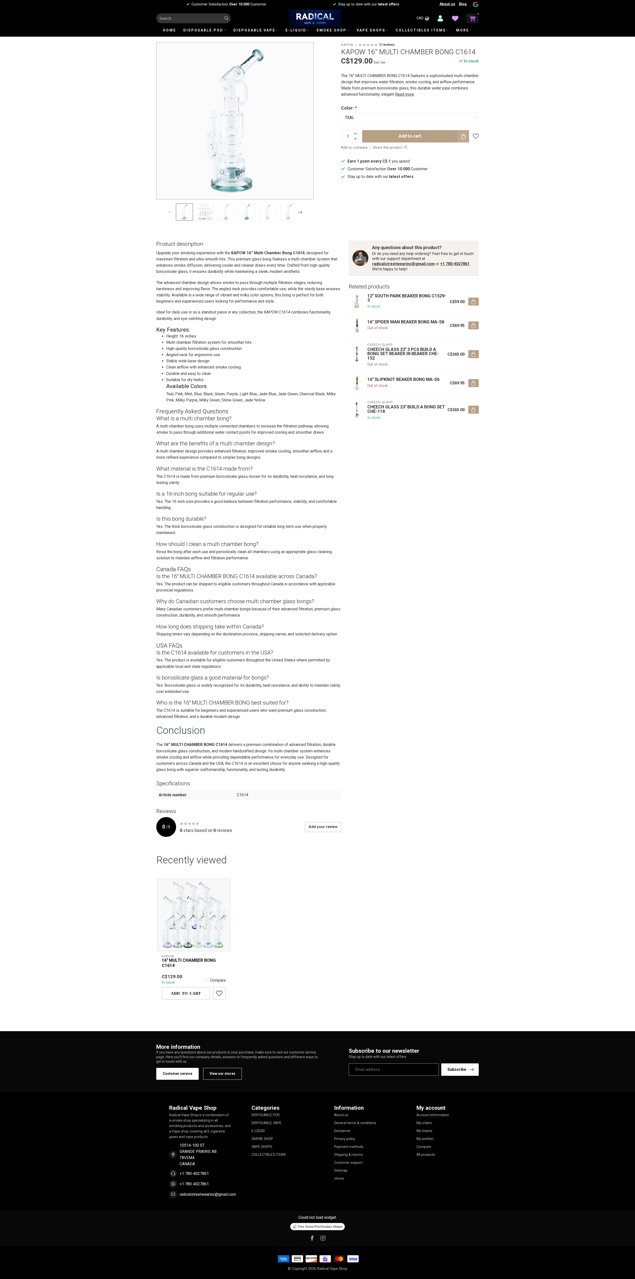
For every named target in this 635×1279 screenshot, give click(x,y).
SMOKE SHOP (332, 30)
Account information (432, 1115)
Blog (463, 4)
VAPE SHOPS (371, 30)
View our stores (222, 1074)
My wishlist (425, 1139)
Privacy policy (344, 1139)
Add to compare (354, 147)
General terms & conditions (355, 1123)
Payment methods (348, 1147)
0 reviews (387, 45)
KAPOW (347, 45)
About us (447, 4)
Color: (349, 108)
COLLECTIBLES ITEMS (421, 30)
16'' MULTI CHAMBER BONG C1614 (189, 963)
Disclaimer (342, 1131)
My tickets (424, 1131)
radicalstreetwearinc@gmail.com (403, 263)
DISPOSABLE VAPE (254, 30)
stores (339, 1178)
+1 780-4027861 (455, 263)
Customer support (348, 1163)
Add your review (323, 826)
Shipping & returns (348, 1155)
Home (169, 30)
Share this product (388, 147)
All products (425, 1155)
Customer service (177, 1074)
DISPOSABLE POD (203, 30)
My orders (424, 1123)
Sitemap (341, 1170)
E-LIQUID (296, 30)
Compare (218, 980)
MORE (462, 30)
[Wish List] (455, 18)
